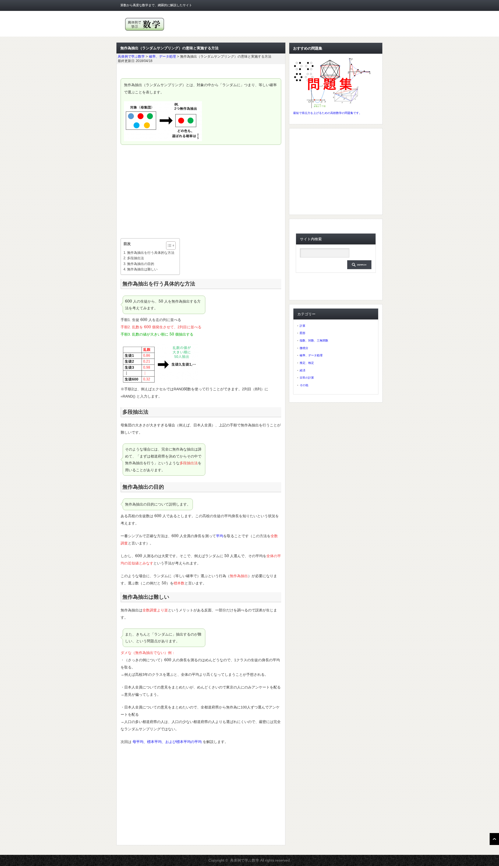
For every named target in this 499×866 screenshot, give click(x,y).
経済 (302, 370)
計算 (302, 325)
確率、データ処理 (311, 355)
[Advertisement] (201, 191)
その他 (304, 385)
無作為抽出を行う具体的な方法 (150, 253)
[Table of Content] (171, 245)
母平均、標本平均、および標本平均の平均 (167, 742)
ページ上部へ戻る (494, 839)
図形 (302, 333)
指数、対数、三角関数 (314, 340)
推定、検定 (307, 362)
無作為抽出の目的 (140, 264)
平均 (219, 536)
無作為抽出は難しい (142, 269)
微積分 (304, 348)
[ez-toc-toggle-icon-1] (168, 245)
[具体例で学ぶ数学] (145, 30)
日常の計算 (307, 377)
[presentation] (128, 301)
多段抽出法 (135, 258)
